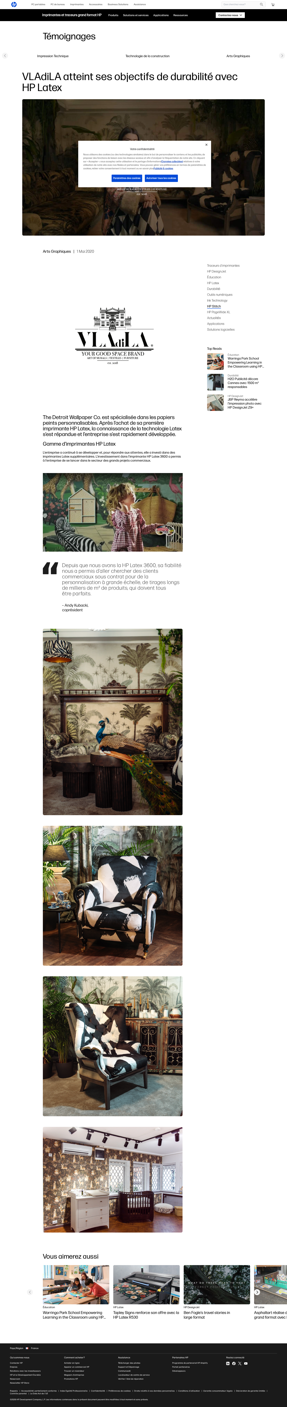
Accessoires (95, 4)
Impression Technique (53, 56)
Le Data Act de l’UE (39, 1393)
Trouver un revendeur (74, 1371)
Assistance (140, 4)
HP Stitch (214, 306)
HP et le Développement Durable (25, 1375)
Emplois (13, 1367)
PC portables (38, 4)
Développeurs (179, 1371)
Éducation (214, 277)
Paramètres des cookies (127, 178)
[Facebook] (234, 1363)
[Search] (262, 4)
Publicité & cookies (163, 168)
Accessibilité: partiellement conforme (39, 1391)
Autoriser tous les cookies (161, 178)
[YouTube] (245, 1363)
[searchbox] (241, 4)
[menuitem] (38, 4)
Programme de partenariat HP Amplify (190, 1363)
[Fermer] (206, 144)
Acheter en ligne (72, 1363)
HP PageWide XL (218, 312)
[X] (239, 1363)
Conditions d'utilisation (189, 1391)
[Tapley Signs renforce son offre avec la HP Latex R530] (146, 1284)
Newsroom (15, 1379)
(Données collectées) (172, 161)
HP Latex (213, 283)
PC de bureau (58, 4)
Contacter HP (16, 1363)
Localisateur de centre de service (134, 1375)
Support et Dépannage (128, 1367)
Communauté (124, 1371)
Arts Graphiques (238, 56)
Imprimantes (77, 4)
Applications (215, 324)
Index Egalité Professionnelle (74, 1391)
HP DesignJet (216, 271)
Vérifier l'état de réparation (131, 1379)
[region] (144, 164)
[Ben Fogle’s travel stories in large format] (217, 1284)
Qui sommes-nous (19, 1357)
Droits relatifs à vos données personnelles (154, 1391)
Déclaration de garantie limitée (250, 1391)
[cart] (273, 4)
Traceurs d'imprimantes (223, 265)
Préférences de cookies (119, 1391)
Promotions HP (71, 1379)
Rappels (14, 1391)
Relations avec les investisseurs (25, 1371)
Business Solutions (118, 4)
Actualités (214, 318)
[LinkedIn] (228, 1363)
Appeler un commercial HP (76, 1367)
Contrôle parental (18, 1393)
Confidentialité (98, 1391)
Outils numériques (220, 294)
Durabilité (213, 289)
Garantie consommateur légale (218, 1391)
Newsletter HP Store (19, 1383)
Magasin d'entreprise (74, 1375)
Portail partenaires (181, 1367)
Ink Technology (217, 300)
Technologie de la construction (148, 56)
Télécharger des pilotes (129, 1363)
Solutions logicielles (221, 329)
